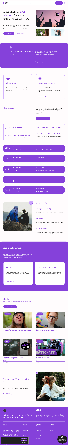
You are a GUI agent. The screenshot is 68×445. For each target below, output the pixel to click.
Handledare (38, 3)
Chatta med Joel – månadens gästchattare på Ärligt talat (17, 330)
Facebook (52, 433)
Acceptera (23, 438)
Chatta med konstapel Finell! (43, 358)
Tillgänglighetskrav (39, 433)
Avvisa (24, 440)
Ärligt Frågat (31, 3)
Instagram (52, 430)
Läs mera (4, 332)
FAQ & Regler (50, 3)
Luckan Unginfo (38, 435)
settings (17, 440)
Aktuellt (44, 3)
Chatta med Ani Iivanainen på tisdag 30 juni (46, 330)
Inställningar (24, 442)
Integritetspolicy (38, 430)
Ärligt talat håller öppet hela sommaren (13, 358)
